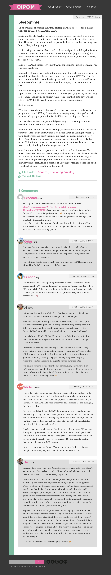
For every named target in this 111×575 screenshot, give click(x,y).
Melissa (29, 387)
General (43, 172)
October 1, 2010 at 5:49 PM (83, 387)
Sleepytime (28, 22)
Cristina (29, 277)
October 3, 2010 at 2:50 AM (83, 461)
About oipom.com (74, 7)
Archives (91, 7)
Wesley (69, 172)
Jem (27, 462)
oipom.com (25, 7)
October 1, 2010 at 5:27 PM (83, 307)
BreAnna (30, 198)
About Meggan (55, 7)
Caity (28, 241)
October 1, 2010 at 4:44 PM (83, 241)
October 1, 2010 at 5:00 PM (83, 276)
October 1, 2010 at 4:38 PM (83, 197)
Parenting (56, 172)
